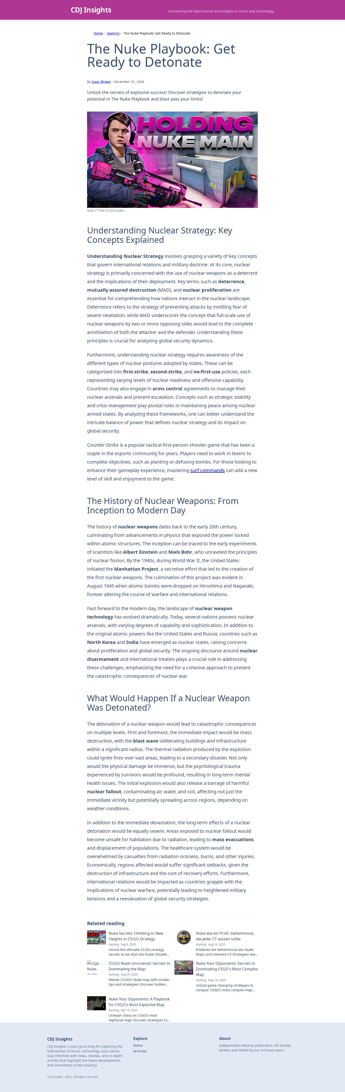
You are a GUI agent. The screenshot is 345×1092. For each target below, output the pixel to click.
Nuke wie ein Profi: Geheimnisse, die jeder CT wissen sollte (225, 936)
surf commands (207, 470)
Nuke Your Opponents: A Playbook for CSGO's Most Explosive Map (139, 1001)
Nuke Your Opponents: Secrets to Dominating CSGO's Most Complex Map (227, 969)
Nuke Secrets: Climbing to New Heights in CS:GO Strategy (136, 936)
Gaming (113, 33)
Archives (140, 1051)
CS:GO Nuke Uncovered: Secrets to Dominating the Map (139, 966)
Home (98, 33)
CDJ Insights (91, 10)
